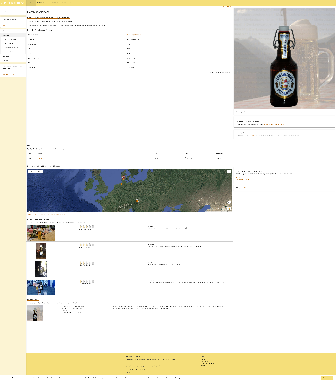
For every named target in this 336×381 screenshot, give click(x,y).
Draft (252, 136)
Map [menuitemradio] (31, 171)
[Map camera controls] (229, 202)
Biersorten (229, 6)
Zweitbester (41, 158)
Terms (230, 211)
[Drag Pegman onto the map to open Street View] (229, 208)
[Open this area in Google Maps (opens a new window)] (30, 211)
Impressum (204, 361)
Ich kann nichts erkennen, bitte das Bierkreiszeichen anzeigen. (46, 215)
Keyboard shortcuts (209, 211)
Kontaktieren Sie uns (10, 74)
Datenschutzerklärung (208, 363)
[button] (122, 178)
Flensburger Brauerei (134, 35)
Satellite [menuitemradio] (38, 171)
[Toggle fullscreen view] (229, 171)
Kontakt (203, 359)
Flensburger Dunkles (242, 179)
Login (4, 25)
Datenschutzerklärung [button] (173, 378)
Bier (245, 188)
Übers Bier (224, 6)
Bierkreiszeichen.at (13, 2)
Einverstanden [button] (327, 378)
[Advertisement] (79, 91)
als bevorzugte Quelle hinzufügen (274, 124)
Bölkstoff (238, 177)
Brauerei (250, 188)
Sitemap (203, 365)
